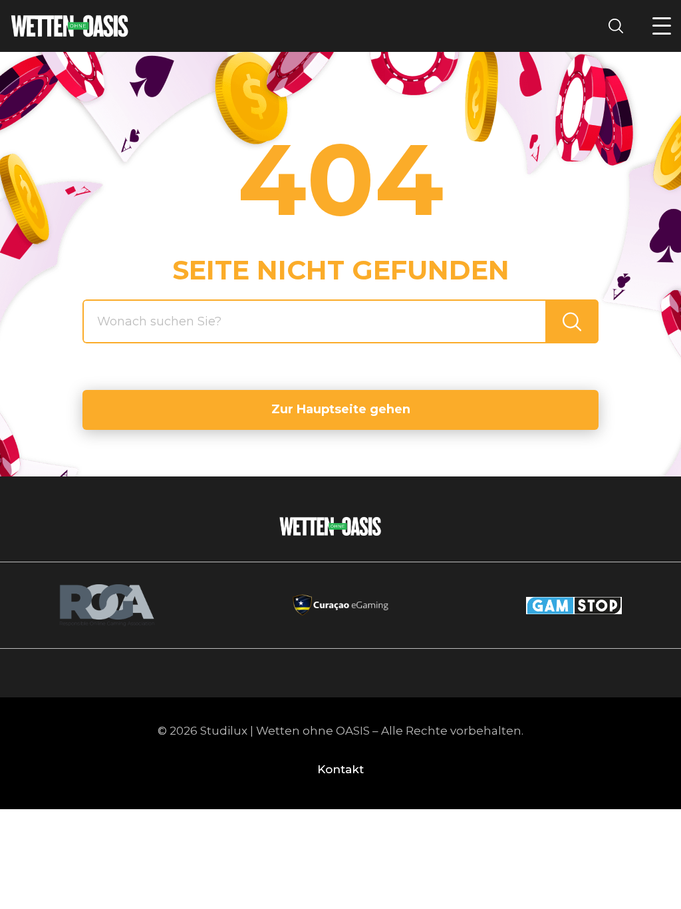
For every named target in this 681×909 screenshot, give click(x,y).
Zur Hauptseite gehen (340, 409)
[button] (661, 26)
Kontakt (340, 769)
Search (619, 26)
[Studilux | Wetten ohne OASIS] (70, 26)
